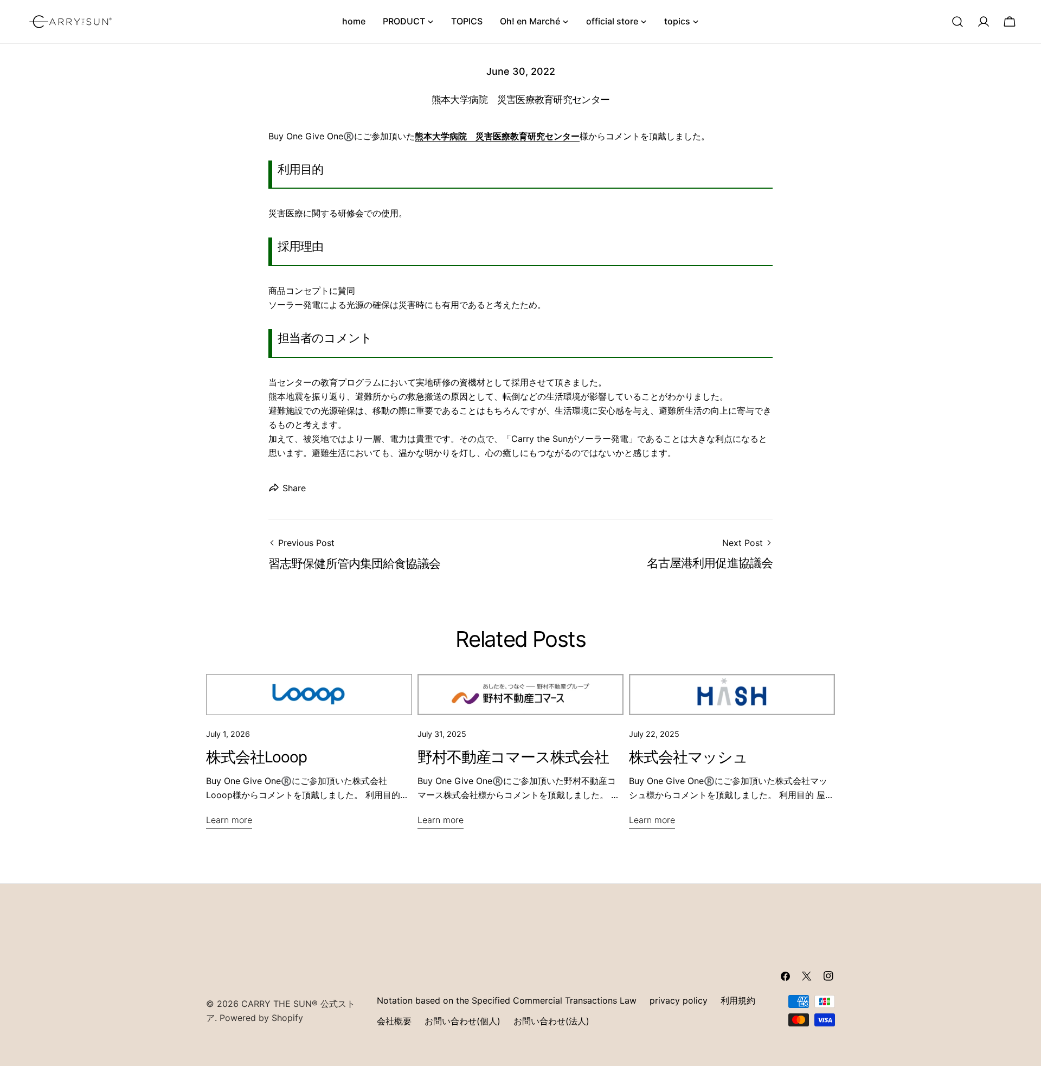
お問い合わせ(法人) (551, 1021)
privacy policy (679, 1000)
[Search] (957, 22)
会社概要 (394, 1021)
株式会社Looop (256, 757)
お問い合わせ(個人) (462, 1021)
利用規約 (738, 1000)
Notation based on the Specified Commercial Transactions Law (507, 1000)
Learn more (229, 819)
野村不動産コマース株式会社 (512, 757)
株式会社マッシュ (688, 757)
